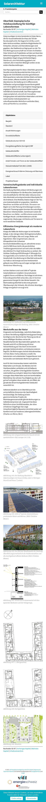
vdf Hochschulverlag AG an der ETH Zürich (21, 770)
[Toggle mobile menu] (41, 3)
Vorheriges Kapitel (23, 29)
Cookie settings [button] (17, 798)
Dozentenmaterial (8, 771)
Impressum (37, 770)
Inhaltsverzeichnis (16, 32)
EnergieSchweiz (35, 771)
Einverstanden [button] (31, 798)
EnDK (23, 773)
